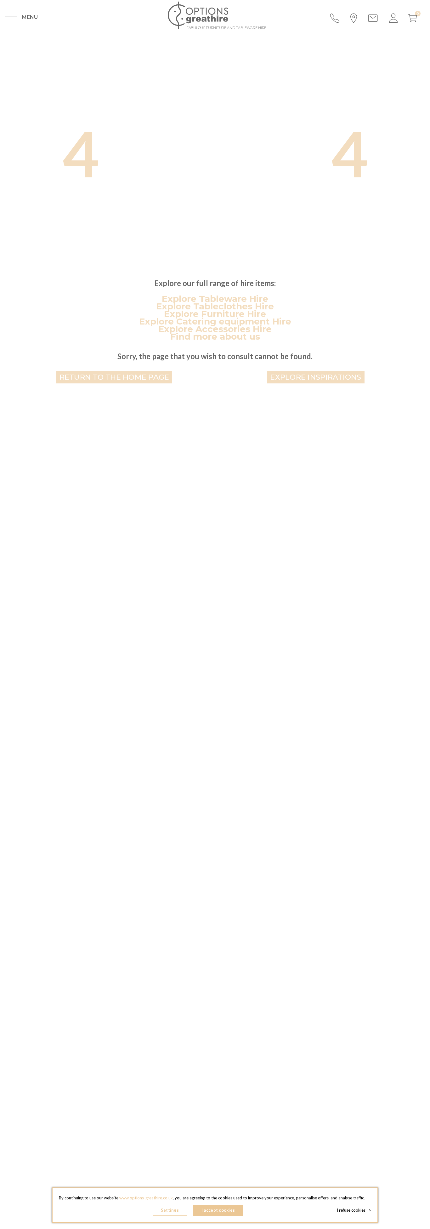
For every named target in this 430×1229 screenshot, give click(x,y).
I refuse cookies (354, 1210)
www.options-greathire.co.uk (146, 1197)
